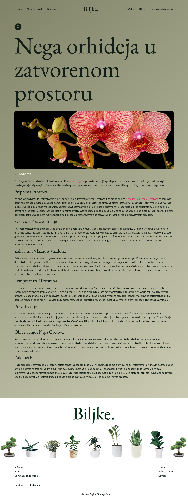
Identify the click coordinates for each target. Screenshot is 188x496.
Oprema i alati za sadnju (162, 8)
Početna (130, 8)
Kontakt (51, 8)
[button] (18, 26)
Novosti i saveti (35, 8)
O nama (18, 8)
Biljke (142, 8)
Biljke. (91, 9)
